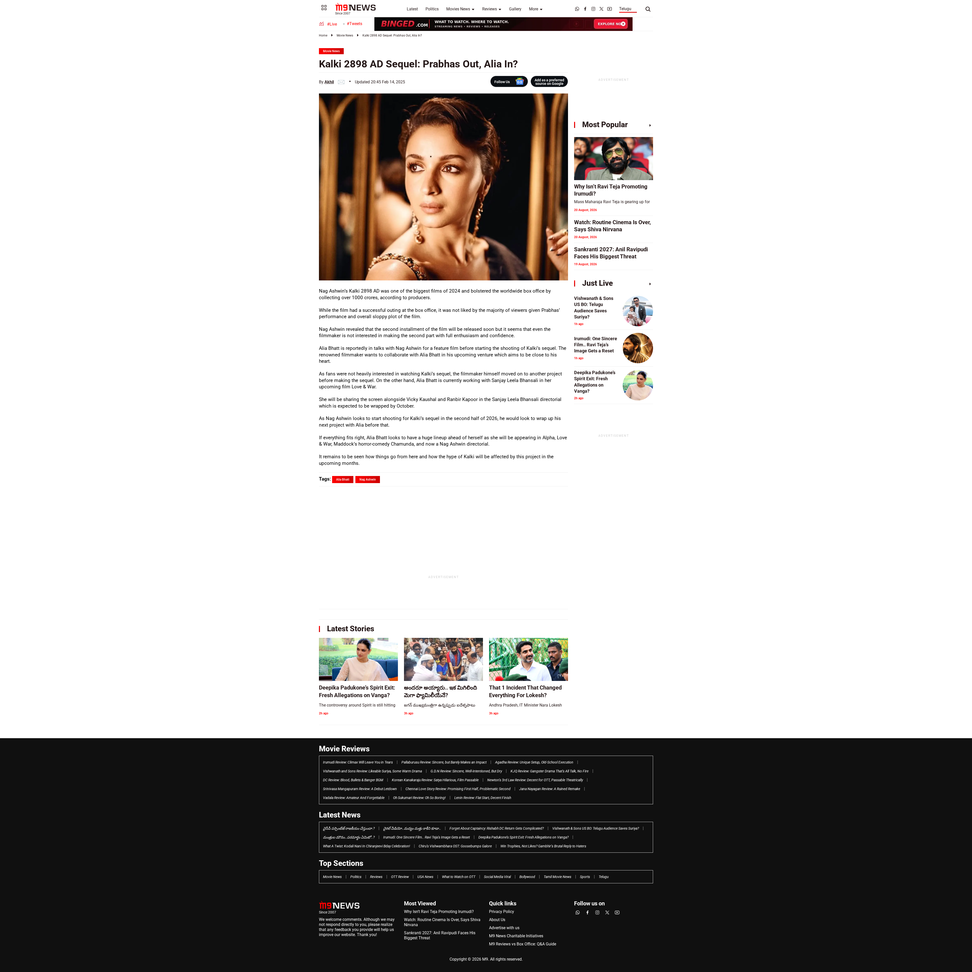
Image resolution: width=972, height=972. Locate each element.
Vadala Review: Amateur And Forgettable (353, 798)
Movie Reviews (344, 748)
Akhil (329, 82)
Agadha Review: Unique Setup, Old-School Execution (534, 762)
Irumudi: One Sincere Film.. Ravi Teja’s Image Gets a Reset (426, 837)
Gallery (515, 9)
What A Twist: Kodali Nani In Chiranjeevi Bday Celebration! (366, 846)
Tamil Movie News (557, 877)
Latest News (339, 814)
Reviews (489, 9)
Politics (432, 9)
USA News (425, 877)
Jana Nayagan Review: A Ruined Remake (549, 789)
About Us (497, 919)
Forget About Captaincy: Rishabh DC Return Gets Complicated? (497, 828)
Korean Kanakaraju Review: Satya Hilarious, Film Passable (435, 780)
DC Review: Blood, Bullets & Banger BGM (353, 780)
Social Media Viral (497, 877)
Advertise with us (504, 927)
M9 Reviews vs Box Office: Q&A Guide (522, 944)
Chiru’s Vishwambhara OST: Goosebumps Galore (455, 846)
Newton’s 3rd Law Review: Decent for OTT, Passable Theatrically (535, 780)
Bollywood (527, 877)
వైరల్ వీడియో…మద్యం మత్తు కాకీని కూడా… (412, 828)
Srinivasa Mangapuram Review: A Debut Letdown (360, 789)
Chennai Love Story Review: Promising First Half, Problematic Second (458, 789)
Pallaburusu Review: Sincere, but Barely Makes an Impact (444, 762)
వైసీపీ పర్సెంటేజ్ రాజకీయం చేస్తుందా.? (349, 828)
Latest (412, 9)
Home (323, 35)
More (533, 9)
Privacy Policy (501, 911)
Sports (585, 877)
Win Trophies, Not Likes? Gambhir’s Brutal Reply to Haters (543, 846)
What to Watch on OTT (458, 877)
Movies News (458, 9)
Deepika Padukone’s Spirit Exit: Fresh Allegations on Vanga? (523, 837)
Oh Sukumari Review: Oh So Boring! (419, 798)
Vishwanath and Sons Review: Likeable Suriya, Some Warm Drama (372, 771)
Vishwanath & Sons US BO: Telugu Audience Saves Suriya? (595, 828)
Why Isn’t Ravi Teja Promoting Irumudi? (439, 911)
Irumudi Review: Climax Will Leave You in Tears (358, 762)
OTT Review (400, 877)
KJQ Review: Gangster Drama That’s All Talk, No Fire (550, 771)
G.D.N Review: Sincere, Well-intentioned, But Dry (466, 771)
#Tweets (354, 23)
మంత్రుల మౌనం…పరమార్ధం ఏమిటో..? (349, 837)
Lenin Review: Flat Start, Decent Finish (482, 798)
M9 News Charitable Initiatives (516, 935)
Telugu (625, 8)
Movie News (345, 35)
